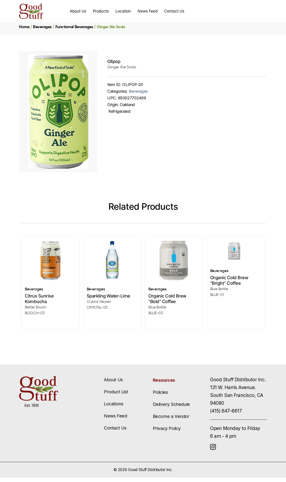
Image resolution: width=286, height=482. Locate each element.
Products (101, 11)
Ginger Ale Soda (111, 26)
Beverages (42, 26)
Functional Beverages (74, 26)
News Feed (148, 11)
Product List (116, 391)
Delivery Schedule (171, 404)
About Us (78, 11)
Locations (113, 404)
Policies (160, 392)
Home (24, 26)
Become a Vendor (171, 416)
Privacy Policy (167, 428)
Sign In (238, 11)
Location (123, 11)
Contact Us (174, 11)
